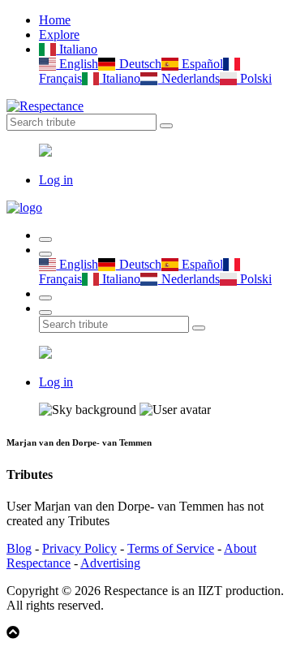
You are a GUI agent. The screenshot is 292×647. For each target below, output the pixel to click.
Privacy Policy (79, 548)
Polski (254, 78)
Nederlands (188, 78)
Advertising (110, 563)
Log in (56, 180)
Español (200, 64)
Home (55, 20)
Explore (59, 34)
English (77, 64)
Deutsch (138, 64)
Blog (19, 548)
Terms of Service (170, 548)
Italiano (76, 49)
